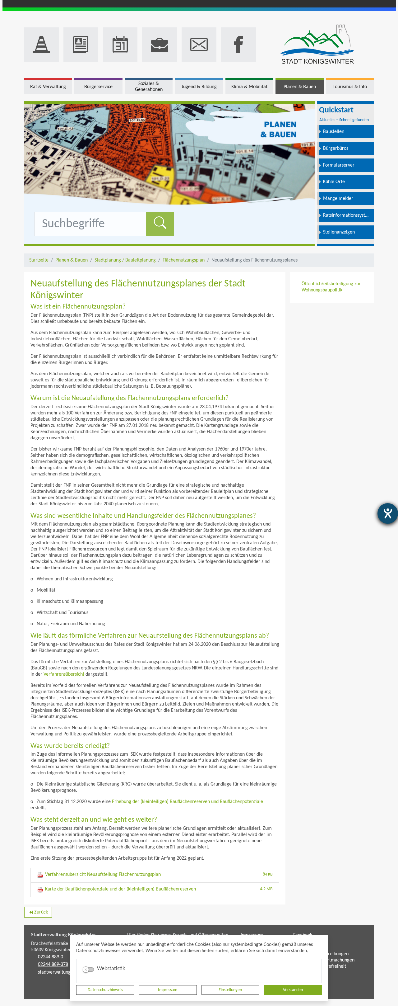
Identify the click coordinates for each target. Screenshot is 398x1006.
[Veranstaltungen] (120, 44)
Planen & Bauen (71, 260)
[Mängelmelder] (41, 44)
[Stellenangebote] (159, 44)
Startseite (39, 260)
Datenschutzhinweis (105, 990)
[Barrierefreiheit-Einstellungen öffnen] (387, 513)
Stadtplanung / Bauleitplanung (125, 260)
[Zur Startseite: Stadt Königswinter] (317, 45)
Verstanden (293, 990)
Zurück (38, 913)
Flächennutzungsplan (184, 260)
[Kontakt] (199, 44)
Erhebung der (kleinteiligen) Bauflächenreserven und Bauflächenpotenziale (187, 801)
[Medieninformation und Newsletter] (80, 44)
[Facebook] (238, 44)
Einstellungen (230, 990)
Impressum (167, 990)
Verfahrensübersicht (64, 674)
